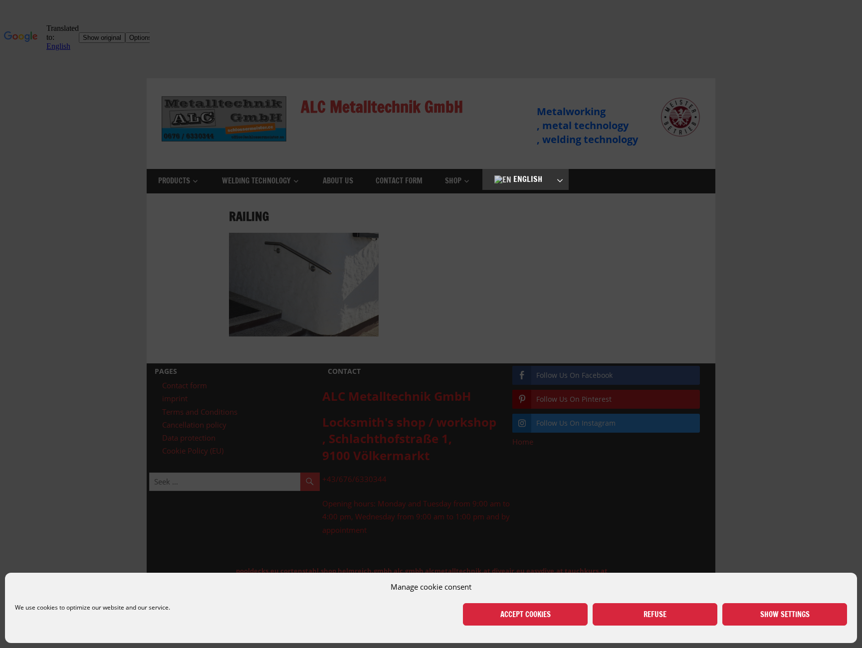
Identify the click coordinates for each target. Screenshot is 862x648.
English (526, 178)
